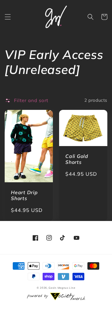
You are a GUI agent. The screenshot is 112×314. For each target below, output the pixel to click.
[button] (8, 17)
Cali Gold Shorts (76, 159)
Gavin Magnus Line (62, 287)
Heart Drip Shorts (24, 195)
